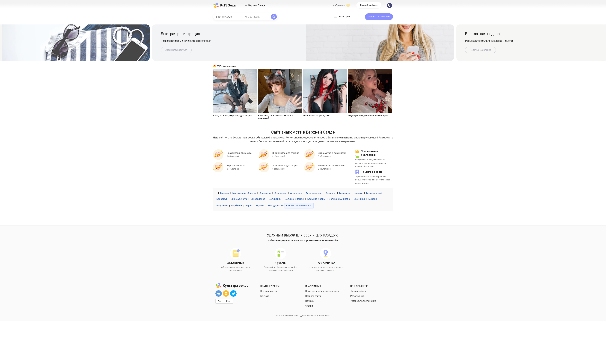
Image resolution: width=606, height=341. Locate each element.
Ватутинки (222, 205)
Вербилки (236, 205)
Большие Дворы (316, 198)
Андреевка (280, 193)
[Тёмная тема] (389, 5)
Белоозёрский (374, 193)
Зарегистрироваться (176, 50)
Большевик (275, 198)
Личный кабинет (369, 5)
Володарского (276, 205)
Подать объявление (379, 16)
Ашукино (331, 193)
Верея (249, 205)
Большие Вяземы (294, 198)
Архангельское (314, 193)
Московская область (244, 193)
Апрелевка (296, 193)
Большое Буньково (339, 198)
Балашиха (344, 193)
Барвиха (358, 193)
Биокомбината (239, 198)
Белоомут (222, 198)
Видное (260, 205)
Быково (372, 198)
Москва (224, 193)
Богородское (258, 198)
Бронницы (359, 198)
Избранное (339, 5)
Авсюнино (265, 193)
